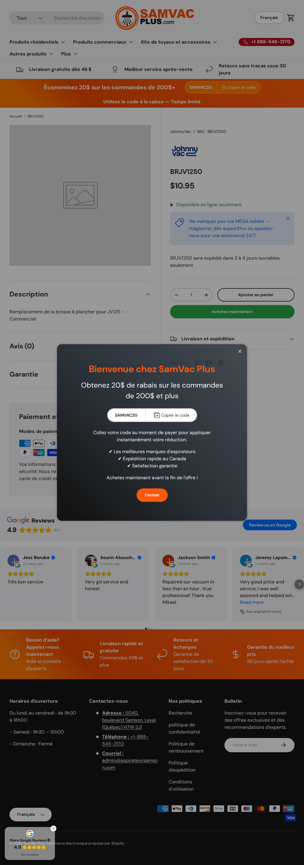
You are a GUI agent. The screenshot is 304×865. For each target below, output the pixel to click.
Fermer (152, 495)
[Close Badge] (53, 828)
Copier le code (175, 415)
